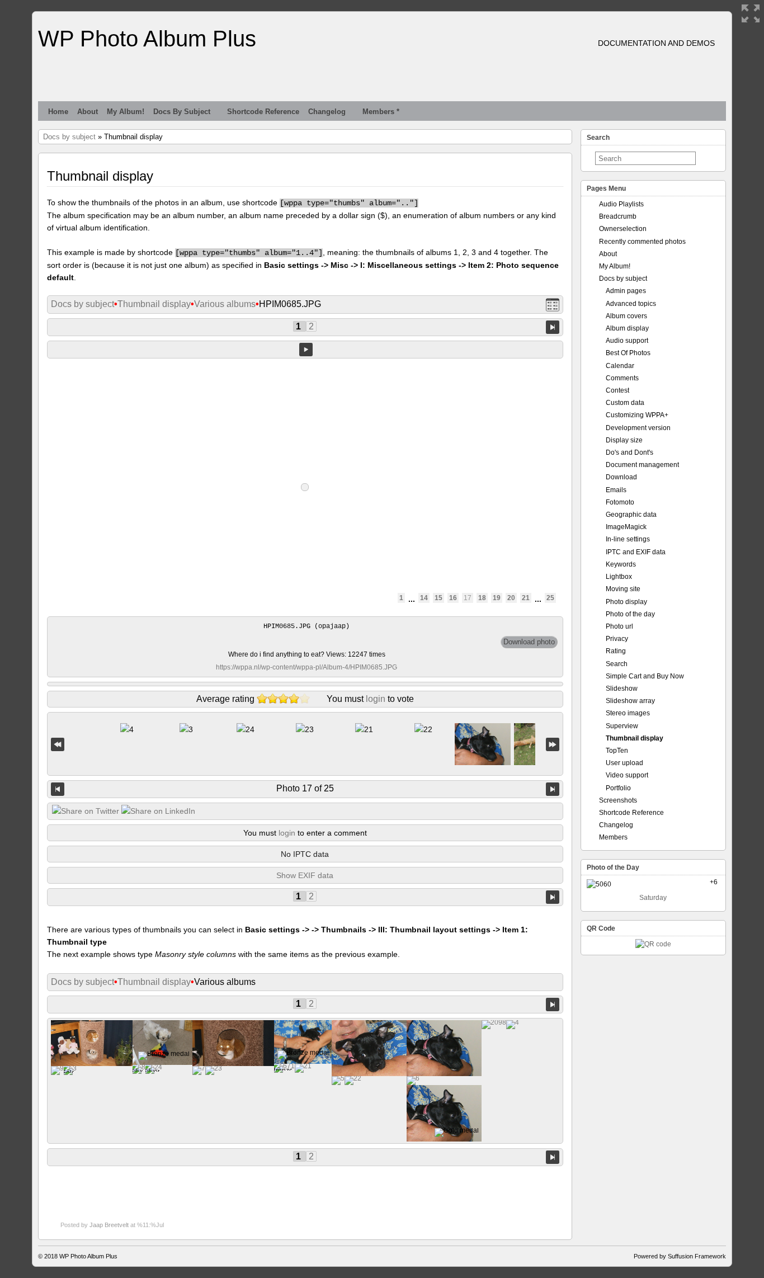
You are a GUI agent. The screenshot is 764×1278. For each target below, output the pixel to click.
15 (438, 598)
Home (58, 111)
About (87, 111)
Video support (627, 775)
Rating (616, 651)
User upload (624, 763)
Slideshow (622, 688)
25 (550, 598)
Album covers (626, 316)
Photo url (619, 626)
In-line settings (628, 539)
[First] (57, 744)
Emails (616, 490)
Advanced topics (631, 304)
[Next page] (552, 326)
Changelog (327, 111)
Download (621, 477)
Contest (617, 390)
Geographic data (631, 514)
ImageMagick (626, 527)
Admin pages (626, 291)
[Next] (552, 789)
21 (526, 598)
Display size (624, 440)
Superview (622, 726)
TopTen (617, 750)
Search (617, 664)
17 (467, 598)
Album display (627, 328)
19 (497, 598)
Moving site (623, 589)
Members (613, 837)
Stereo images (628, 713)
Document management (642, 465)
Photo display (626, 602)
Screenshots (618, 800)
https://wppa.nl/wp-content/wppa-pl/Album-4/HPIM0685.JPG (306, 667)
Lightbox (619, 577)
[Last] (552, 744)
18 (482, 598)
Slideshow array (630, 701)
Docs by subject (181, 111)
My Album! (125, 111)
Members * (380, 111)
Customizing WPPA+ (637, 415)
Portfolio (618, 788)
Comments (622, 378)
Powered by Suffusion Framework (680, 1256)
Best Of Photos (628, 353)
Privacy (617, 639)
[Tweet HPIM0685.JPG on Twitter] (85, 811)
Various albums (225, 304)
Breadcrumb (617, 216)
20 (511, 598)
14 (424, 598)
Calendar (620, 366)
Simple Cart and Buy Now (645, 676)
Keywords (621, 564)
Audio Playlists (621, 204)
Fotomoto (620, 502)
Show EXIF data (304, 875)
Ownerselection (623, 229)
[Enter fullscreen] (751, 13)
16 (453, 598)
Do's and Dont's (629, 452)
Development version (638, 428)
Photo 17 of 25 (305, 788)
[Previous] (57, 789)
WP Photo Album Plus (147, 38)
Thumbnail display (154, 304)
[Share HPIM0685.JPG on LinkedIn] (158, 811)
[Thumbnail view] (552, 305)
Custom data (625, 403)
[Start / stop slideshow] (306, 349)
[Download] (529, 642)
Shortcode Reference (263, 111)
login (375, 699)
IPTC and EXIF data (636, 552)
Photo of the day (630, 614)
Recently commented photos (642, 242)
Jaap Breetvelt (109, 1225)
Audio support (627, 341)
